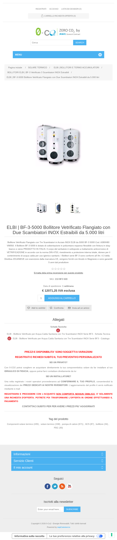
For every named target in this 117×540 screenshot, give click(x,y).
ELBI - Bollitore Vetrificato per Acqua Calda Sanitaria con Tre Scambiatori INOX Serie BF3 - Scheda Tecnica (58, 334)
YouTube (69, 486)
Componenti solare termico (20, 424)
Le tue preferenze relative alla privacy (71, 536)
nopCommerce (63, 527)
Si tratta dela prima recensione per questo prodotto (58, 273)
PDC (56, 427)
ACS (87, 424)
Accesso (53, 9)
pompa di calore (70, 424)
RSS (62, 486)
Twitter (55, 486)
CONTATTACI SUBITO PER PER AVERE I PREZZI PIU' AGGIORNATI (58, 406)
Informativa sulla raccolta (29, 536)
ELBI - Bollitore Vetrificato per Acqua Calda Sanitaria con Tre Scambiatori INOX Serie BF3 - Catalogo (61, 338)
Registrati (41, 9)
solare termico (47, 424)
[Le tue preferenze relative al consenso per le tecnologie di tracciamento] (112, 535)
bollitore (99, 424)
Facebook (47, 486)
